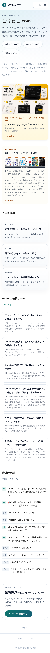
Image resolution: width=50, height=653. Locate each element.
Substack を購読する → (19, 614)
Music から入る (32, 44)
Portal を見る (11, 53)
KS (17, 479)
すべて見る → (8, 305)
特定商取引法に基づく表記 (25, 648)
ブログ (5, 479)
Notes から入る (12, 44)
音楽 (12, 479)
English (25, 628)
